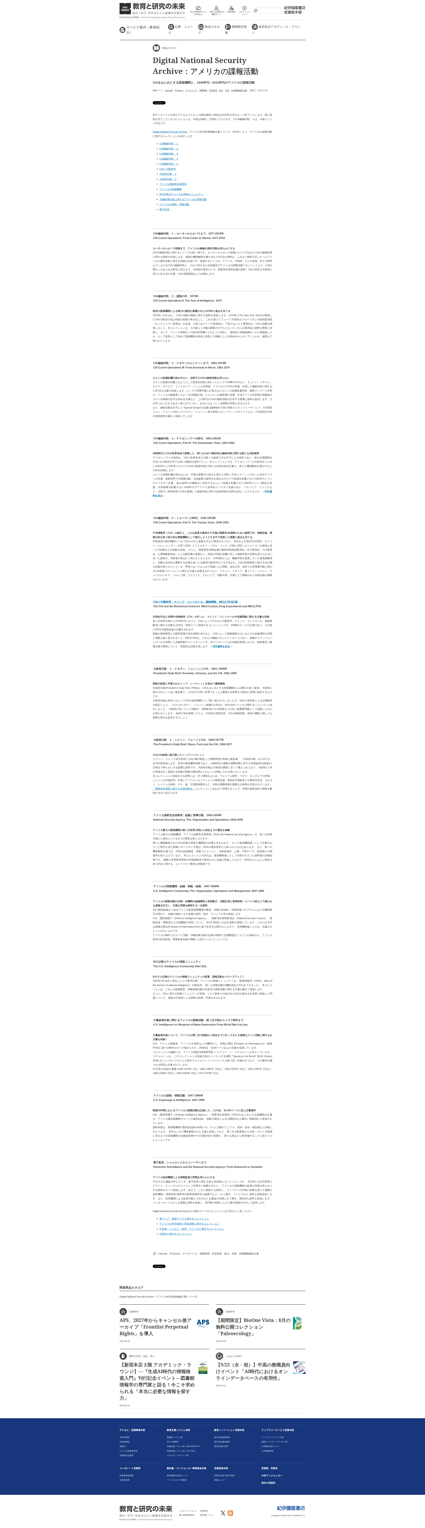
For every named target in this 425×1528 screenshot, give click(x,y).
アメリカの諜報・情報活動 (174, 204)
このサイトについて (188, 1511)
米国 (227, 90)
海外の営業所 (268, 1483)
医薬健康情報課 (126, 1475)
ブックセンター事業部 (177, 1480)
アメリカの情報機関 (170, 189)
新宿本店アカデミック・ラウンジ (276, 29)
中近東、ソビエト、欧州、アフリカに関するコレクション (191, 1228)
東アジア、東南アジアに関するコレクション (184, 1218)
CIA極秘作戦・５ (168, 163)
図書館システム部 (175, 1437)
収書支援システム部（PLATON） (182, 1451)
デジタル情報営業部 (128, 1451)
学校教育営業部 (126, 1455)
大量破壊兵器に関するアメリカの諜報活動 (183, 199)
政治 (221, 90)
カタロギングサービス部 (178, 1455)
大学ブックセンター (271, 1475)
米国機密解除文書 (239, 90)
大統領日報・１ (168, 174)
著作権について (207, 1515)
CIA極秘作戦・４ (168, 158)
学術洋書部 (124, 1437)
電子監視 (164, 209)
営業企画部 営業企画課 (224, 1475)
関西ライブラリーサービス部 (274, 1442)
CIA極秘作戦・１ (168, 143)
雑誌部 (123, 1446)
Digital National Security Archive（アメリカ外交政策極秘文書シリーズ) (158, 1296)
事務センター (220, 1480)
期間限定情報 (236, 29)
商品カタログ (209, 29)
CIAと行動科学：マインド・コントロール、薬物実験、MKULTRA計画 (195, 601)
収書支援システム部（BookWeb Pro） (184, 1446)
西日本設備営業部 (222, 1442)
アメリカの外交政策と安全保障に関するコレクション (189, 1223)
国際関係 (203, 90)
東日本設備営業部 (222, 1437)
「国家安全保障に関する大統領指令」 (174, 788)
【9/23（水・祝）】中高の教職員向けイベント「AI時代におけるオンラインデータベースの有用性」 (253, 1371)
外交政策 (213, 90)
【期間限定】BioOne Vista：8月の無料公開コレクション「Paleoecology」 (253, 1327)
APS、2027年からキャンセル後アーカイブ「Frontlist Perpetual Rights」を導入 (156, 1327)
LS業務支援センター (270, 1446)
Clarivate (169, 90)
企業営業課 (124, 1480)
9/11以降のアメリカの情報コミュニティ (181, 194)
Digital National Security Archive (170, 131)
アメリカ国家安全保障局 (173, 184)
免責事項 (204, 1511)
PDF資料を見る (221, 646)
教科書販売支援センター (178, 1475)
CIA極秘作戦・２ (168, 148)
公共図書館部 (267, 1451)
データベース (191, 90)
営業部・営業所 (269, 1468)
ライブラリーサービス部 (272, 1437)
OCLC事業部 (172, 1442)
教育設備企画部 (221, 1446)
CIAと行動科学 (167, 169)
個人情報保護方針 (187, 1515)
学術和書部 (124, 1442)
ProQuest (179, 90)
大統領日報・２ (168, 179)
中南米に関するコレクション (175, 1233)
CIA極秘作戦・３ (168, 153)
